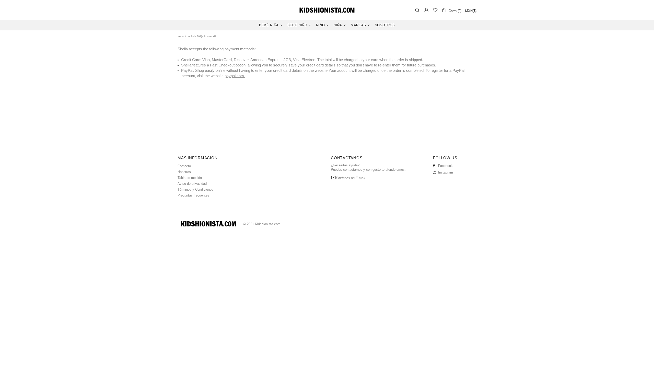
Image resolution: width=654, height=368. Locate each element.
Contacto (184, 166)
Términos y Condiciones (195, 189)
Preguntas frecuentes (193, 195)
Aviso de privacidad (192, 184)
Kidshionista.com (327, 10)
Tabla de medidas (191, 178)
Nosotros (184, 172)
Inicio (181, 36)
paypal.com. (235, 76)
